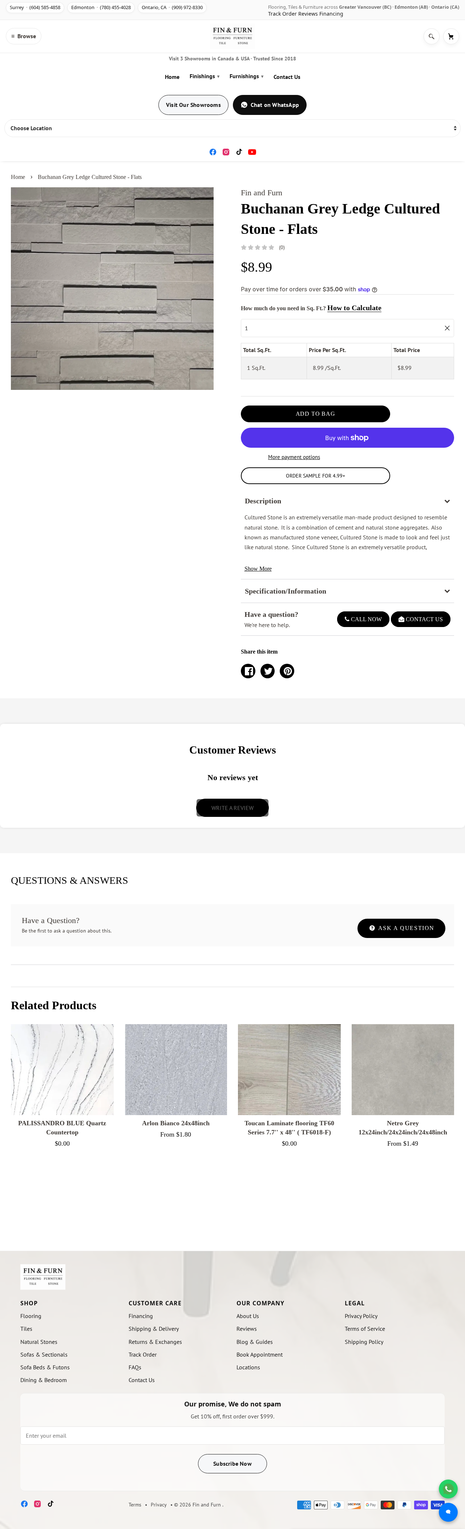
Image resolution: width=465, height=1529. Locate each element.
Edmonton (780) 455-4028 (101, 7)
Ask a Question (405, 928)
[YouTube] (252, 152)
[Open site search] (432, 36)
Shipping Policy (364, 1341)
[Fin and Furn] (232, 36)
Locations (248, 1367)
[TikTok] (239, 152)
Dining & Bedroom (43, 1380)
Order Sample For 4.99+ (315, 475)
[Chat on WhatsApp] (448, 1489)
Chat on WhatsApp (275, 104)
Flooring (30, 1316)
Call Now (365, 619)
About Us (247, 1316)
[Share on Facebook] (248, 671)
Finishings (204, 76)
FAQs (135, 1367)
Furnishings (246, 76)
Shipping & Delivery (154, 1328)
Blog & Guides (254, 1341)
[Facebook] (213, 152)
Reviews (308, 13)
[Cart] (451, 36)
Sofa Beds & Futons (45, 1367)
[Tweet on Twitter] (267, 671)
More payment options (294, 457)
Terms (135, 1504)
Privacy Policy (361, 1316)
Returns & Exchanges (155, 1341)
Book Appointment (259, 1354)
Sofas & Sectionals (44, 1354)
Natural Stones (38, 1341)
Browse (23, 36)
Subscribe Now (232, 1463)
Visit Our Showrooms (193, 104)
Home (172, 76)
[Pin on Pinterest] (287, 671)
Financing (331, 13)
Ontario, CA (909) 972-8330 (172, 7)
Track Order (282, 13)
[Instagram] (226, 152)
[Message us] (448, 1512)
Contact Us (287, 76)
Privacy (159, 1504)
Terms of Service (365, 1328)
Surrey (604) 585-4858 (35, 7)
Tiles (26, 1328)
